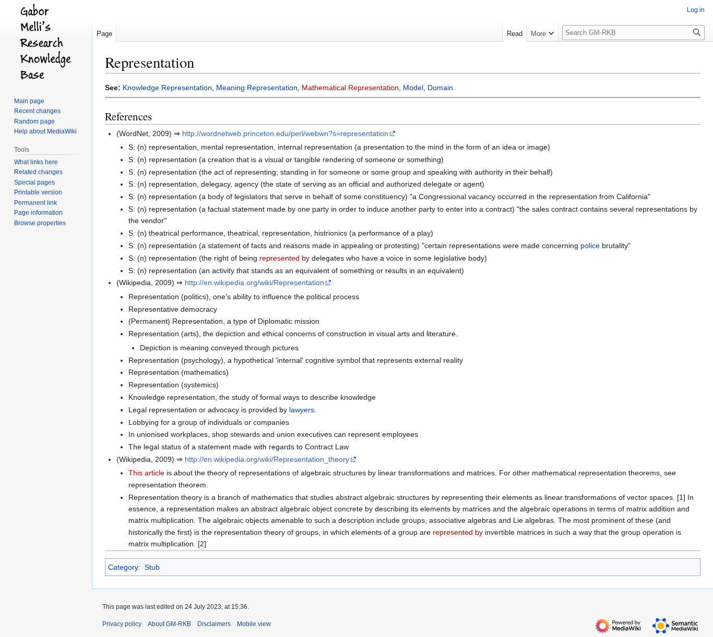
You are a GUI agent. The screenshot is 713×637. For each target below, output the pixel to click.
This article (146, 473)
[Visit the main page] (46, 41)
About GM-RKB (169, 624)
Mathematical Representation (350, 87)
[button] (542, 31)
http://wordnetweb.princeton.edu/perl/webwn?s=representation (285, 133)
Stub (152, 567)
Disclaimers (214, 624)
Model (413, 87)
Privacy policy (121, 624)
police (590, 245)
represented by (284, 258)
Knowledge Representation (167, 87)
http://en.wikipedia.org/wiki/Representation (254, 282)
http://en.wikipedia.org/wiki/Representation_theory (267, 459)
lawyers (301, 410)
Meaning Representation (257, 87)
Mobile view (254, 624)
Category (123, 567)
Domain (440, 87)
